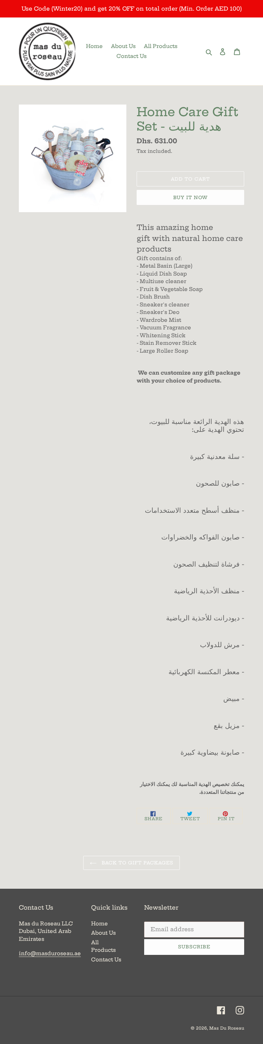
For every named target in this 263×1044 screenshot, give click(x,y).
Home (99, 923)
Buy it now (190, 197)
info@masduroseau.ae (50, 953)
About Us (103, 933)
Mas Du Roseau (226, 1028)
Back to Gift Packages (137, 862)
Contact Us (106, 959)
